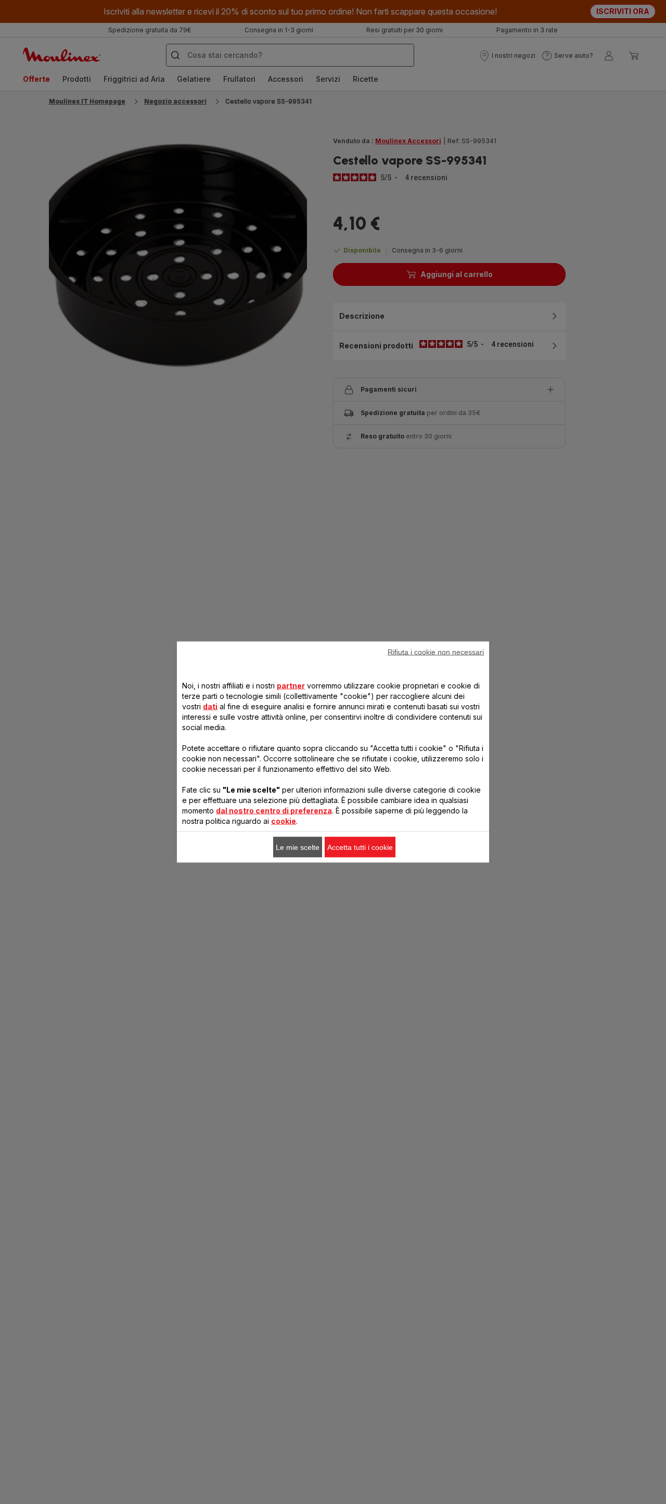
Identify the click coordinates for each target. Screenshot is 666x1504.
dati (210, 706)
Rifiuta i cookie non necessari (436, 652)
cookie (283, 821)
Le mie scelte (297, 847)
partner (291, 685)
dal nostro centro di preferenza (274, 810)
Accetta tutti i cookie (360, 847)
